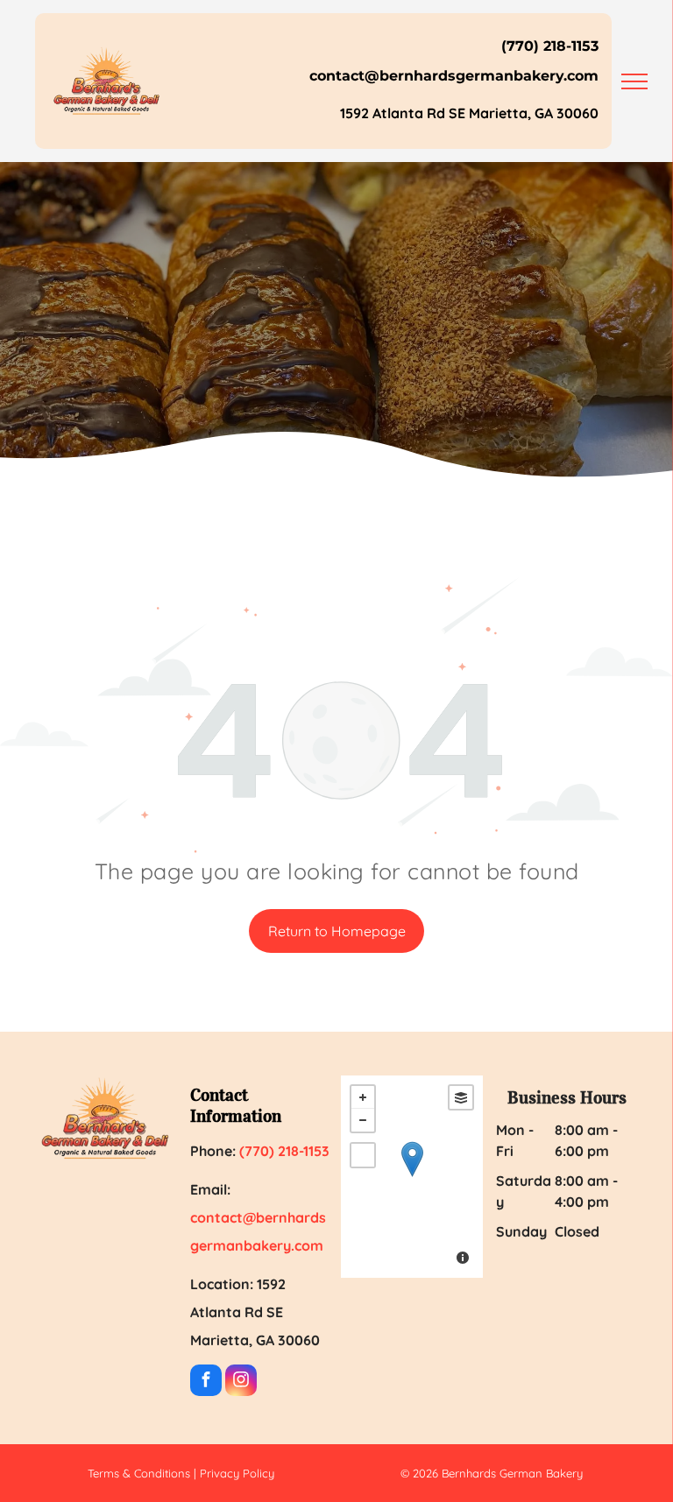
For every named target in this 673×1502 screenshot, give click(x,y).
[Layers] (461, 1097)
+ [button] (362, 1097)
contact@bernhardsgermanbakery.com (454, 75)
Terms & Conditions (139, 1473)
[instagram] (241, 1382)
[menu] (634, 81)
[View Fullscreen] (362, 1155)
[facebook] (206, 1382)
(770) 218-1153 (550, 46)
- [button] (362, 1120)
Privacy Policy (237, 1473)
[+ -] (412, 1176)
